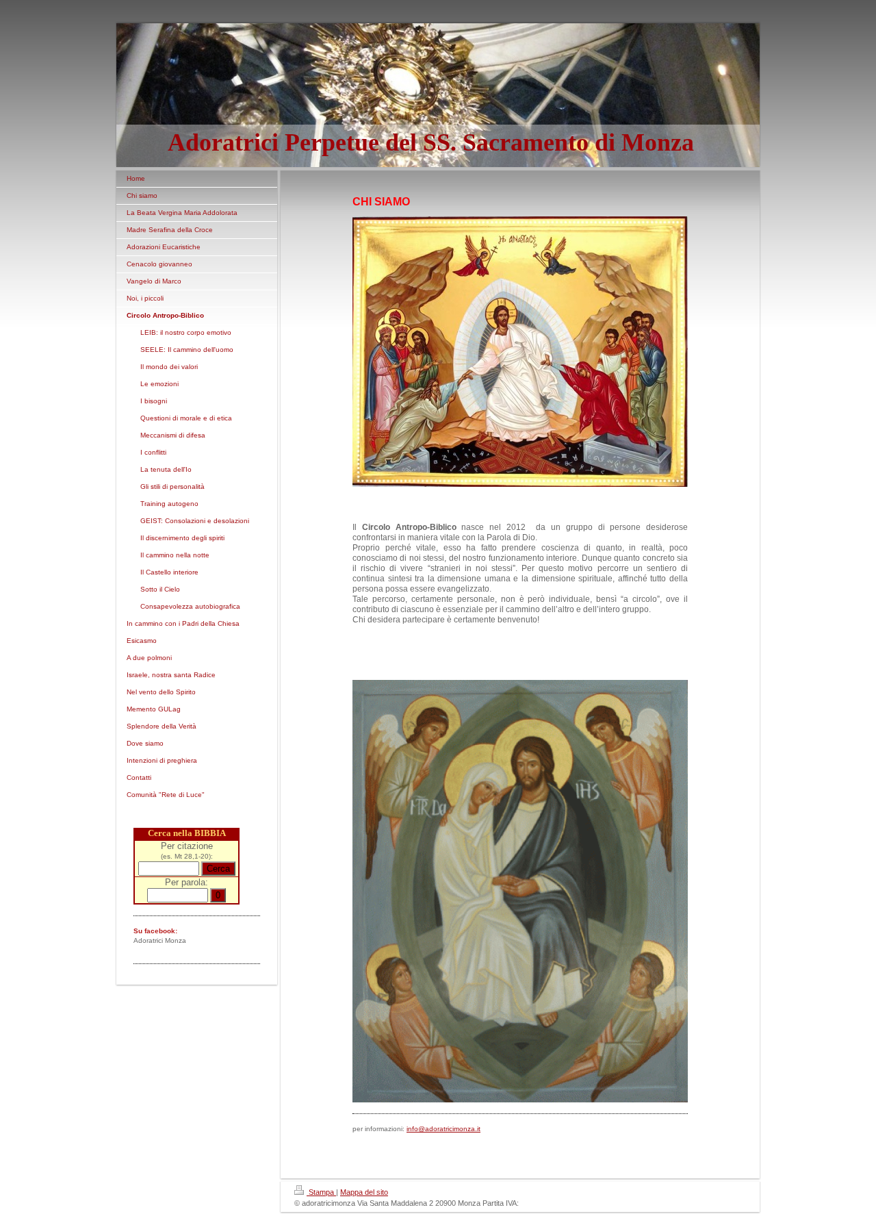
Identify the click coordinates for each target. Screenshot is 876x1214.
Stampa (321, 1192)
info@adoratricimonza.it (443, 1129)
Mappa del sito (364, 1192)
